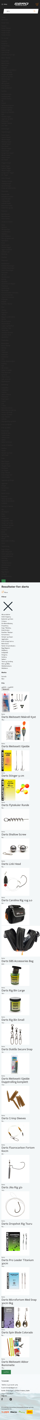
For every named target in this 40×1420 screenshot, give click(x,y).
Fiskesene (4, 211)
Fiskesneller (4, 191)
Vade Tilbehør (5, 417)
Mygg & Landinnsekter (8, 317)
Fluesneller (4, 272)
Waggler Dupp (5, 466)
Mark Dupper (5, 461)
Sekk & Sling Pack (6, 552)
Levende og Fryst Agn (8, 55)
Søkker (3, 440)
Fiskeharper (4, 121)
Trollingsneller (5, 201)
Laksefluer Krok (6, 335)
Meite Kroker (5, 63)
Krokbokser (4, 357)
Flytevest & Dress (6, 408)
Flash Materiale (6, 372)
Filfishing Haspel (6, 142)
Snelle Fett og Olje (7, 208)
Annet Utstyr (5, 493)
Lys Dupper (4, 470)
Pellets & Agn (5, 50)
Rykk (2, 114)
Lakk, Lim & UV (5, 379)
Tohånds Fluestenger (7, 268)
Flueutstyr (4, 260)
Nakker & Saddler (6, 370)
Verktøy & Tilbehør (7, 506)
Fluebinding (4, 340)
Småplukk (4, 503)
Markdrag (4, 254)
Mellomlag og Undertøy (8, 410)
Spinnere (4, 227)
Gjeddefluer (5, 337)
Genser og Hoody (6, 412)
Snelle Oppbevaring (7, 554)
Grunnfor (4, 41)
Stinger (3, 486)
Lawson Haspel (5, 137)
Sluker (3, 225)
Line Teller (4, 125)
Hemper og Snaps (6, 453)
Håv (2, 509)
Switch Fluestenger (7, 270)
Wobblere (4, 234)
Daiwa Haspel (5, 135)
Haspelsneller (5, 194)
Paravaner (4, 530)
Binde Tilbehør (5, 345)
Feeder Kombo (5, 35)
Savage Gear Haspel (7, 153)
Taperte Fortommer (7, 297)
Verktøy (3, 348)
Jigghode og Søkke (7, 119)
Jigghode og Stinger (7, 480)
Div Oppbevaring (6, 576)
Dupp (3, 458)
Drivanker (4, 534)
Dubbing (4, 363)
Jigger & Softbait (6, 249)
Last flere (6, 1372)
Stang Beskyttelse (7, 556)
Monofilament (5, 216)
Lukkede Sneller (6, 203)
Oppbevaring (5, 546)
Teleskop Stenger (6, 181)
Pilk (2, 101)
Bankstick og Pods (7, 77)
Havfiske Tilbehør (6, 123)
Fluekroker (4, 354)
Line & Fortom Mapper (8, 284)
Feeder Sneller (5, 33)
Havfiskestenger (6, 94)
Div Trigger (4, 175)
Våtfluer (4, 310)
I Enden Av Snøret (6, 222)
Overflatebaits (5, 232)
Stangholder (5, 518)
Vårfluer (3, 315)
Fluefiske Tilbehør (6, 304)
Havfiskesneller (6, 96)
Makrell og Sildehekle (7, 112)
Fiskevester (4, 397)
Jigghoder (4, 483)
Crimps (3, 490)
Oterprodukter (6, 527)
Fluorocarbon (5, 218)
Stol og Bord (5, 86)
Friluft (3, 539)
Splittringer (5, 455)
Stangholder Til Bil (7, 521)
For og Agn (4, 38)
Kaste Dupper (5, 464)
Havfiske (4, 91)
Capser (3, 401)
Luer (2, 403)
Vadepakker (4, 388)
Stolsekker (4, 569)
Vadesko (4, 392)
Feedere (3, 26)
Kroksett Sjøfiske (6, 110)
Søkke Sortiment (6, 442)
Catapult (4, 68)
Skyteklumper (5, 277)
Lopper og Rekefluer (7, 326)
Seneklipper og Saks (7, 525)
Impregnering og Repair (8, 421)
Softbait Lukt (5, 252)
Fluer (2, 307)
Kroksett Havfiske (6, 108)
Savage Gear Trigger (7, 173)
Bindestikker (5, 343)
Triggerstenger (6, 163)
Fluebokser (4, 286)
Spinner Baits (5, 245)
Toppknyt (4, 81)
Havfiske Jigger (6, 116)
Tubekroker (4, 330)
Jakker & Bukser (6, 394)
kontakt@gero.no (11, 1388)
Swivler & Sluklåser (7, 445)
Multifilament (5, 214)
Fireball (3, 103)
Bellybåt (3, 301)
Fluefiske (4, 257)
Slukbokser (4, 561)
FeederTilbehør (6, 28)
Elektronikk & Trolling (8, 541)
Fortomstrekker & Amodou (9, 293)
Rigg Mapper (5, 572)
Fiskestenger (5, 129)
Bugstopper (5, 399)
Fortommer (5, 488)
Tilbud (3, 17)
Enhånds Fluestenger (7, 266)
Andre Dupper (5, 477)
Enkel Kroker (5, 431)
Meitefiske (4, 20)
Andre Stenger (6, 178)
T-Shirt (3, 406)
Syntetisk (4, 375)
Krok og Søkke (5, 428)
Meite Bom (4, 65)
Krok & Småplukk (6, 424)
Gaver (3, 543)
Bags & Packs (5, 549)
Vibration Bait (5, 229)
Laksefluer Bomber (7, 332)
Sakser (3, 350)
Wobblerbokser (6, 565)
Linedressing (5, 288)
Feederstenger (6, 30)
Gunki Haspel (5, 151)
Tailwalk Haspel (6, 144)
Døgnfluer (4, 312)
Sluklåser (4, 448)
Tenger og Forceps (7, 523)
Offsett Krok (5, 437)
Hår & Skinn (4, 368)
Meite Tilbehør (6, 58)
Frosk (3, 243)
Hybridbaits (4, 240)
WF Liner (4, 275)
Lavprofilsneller (6, 199)
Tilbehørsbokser (6, 563)
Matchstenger (5, 79)
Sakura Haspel (5, 157)
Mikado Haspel (5, 155)
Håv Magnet (5, 512)
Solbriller (4, 419)
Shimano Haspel (6, 148)
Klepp (3, 514)
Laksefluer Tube (6, 328)
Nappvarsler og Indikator (9, 70)
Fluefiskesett (5, 263)
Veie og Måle (5, 536)
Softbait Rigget (6, 247)
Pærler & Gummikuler (8, 501)
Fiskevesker (4, 567)
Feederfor (4, 43)
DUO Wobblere (6, 236)
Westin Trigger (6, 170)
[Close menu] (3, 580)
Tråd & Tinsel (5, 377)
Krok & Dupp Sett (6, 475)
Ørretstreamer (6, 321)
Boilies (3, 48)
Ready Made (5, 61)
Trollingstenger (6, 183)
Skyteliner (4, 281)
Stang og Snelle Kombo (8, 188)
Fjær (2, 366)
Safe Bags (4, 558)
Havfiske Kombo (6, 99)
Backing (3, 279)
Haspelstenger (5, 132)
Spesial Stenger (6, 186)
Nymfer (3, 319)
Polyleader (4, 299)
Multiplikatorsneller (7, 196)
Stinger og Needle (7, 74)
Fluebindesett (5, 381)
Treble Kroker (5, 435)
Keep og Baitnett (6, 88)
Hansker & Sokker (6, 414)
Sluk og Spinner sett (7, 238)
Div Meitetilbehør (6, 72)
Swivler (3, 450)
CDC (2, 359)
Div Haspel (4, 160)
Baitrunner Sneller (6, 205)
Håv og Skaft (5, 83)
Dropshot (4, 496)
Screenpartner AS (6, 1409)
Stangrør (4, 574)
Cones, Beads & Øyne (8, 361)
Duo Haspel (4, 146)
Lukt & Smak (5, 52)
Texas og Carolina (6, 499)
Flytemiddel (4, 290)
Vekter (3, 516)
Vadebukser (5, 390)
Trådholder (4, 352)
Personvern (20, 1407)
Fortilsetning (5, 46)
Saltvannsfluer (5, 323)
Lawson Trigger (6, 168)
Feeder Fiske (5, 23)
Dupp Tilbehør (5, 472)
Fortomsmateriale (7, 295)
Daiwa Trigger (5, 166)
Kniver (3, 532)
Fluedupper (4, 468)
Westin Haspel (5, 139)
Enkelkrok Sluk (5, 433)
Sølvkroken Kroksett (7, 105)
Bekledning (4, 384)
